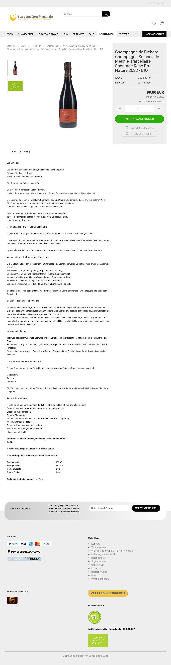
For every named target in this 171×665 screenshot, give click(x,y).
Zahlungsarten (99, 547)
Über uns (96, 575)
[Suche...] (106, 14)
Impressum (97, 568)
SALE (91, 34)
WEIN (10, 34)
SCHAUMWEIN (106, 34)
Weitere (124, 34)
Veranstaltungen (100, 579)
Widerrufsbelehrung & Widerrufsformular (112, 550)
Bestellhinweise (99, 572)
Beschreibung (20, 151)
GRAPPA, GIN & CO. (49, 34)
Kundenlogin (157, 3)
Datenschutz (98, 557)
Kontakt (95, 543)
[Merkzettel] (154, 24)
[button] (162, 24)
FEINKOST (78, 34)
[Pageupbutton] (162, 660)
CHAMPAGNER (26, 34)
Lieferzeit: (120, 82)
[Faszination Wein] (31, 17)
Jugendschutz (98, 561)
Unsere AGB (97, 564)
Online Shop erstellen (73, 655)
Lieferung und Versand (103, 554)
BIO (66, 34)
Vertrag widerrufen (108, 593)
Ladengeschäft (154, 34)
